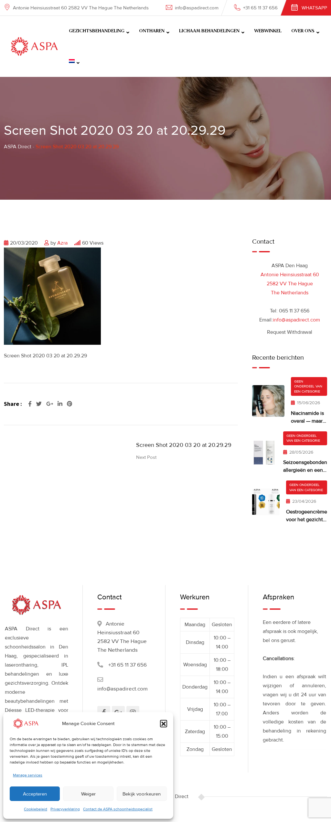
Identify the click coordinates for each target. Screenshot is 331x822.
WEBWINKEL (268, 31)
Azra (62, 243)
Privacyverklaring (65, 809)
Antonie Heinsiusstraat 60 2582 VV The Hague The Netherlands (290, 283)
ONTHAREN (152, 31)
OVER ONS (303, 31)
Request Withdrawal (289, 332)
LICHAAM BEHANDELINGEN (209, 31)
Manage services (27, 775)
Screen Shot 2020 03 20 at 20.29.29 (183, 444)
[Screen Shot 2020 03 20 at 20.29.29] (52, 295)
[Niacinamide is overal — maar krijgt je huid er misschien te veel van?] (268, 401)
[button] (163, 723)
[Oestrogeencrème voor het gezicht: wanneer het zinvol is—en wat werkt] (266, 502)
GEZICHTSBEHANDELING (96, 31)
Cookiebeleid (35, 809)
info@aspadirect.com (197, 8)
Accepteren (35, 794)
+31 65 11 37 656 (260, 8)
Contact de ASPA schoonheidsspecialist (118, 809)
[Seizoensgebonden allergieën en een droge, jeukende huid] (264, 453)
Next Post (146, 457)
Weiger (88, 794)
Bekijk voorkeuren (142, 794)
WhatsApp (314, 8)
